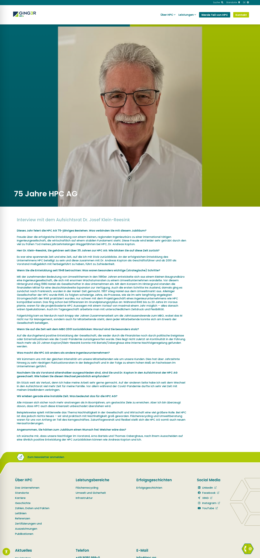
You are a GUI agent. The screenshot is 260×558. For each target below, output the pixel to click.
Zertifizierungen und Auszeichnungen (28, 526)
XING (205, 498)
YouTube (207, 508)
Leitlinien (20, 513)
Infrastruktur (84, 498)
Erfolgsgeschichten (149, 488)
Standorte (22, 493)
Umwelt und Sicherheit (91, 493)
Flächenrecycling (87, 488)
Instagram (208, 503)
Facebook (208, 493)
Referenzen (22, 518)
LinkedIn (207, 488)
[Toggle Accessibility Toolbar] (6, 552)
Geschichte (23, 503)
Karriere (20, 498)
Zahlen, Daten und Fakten (32, 508)
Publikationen (24, 534)
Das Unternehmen (27, 488)
